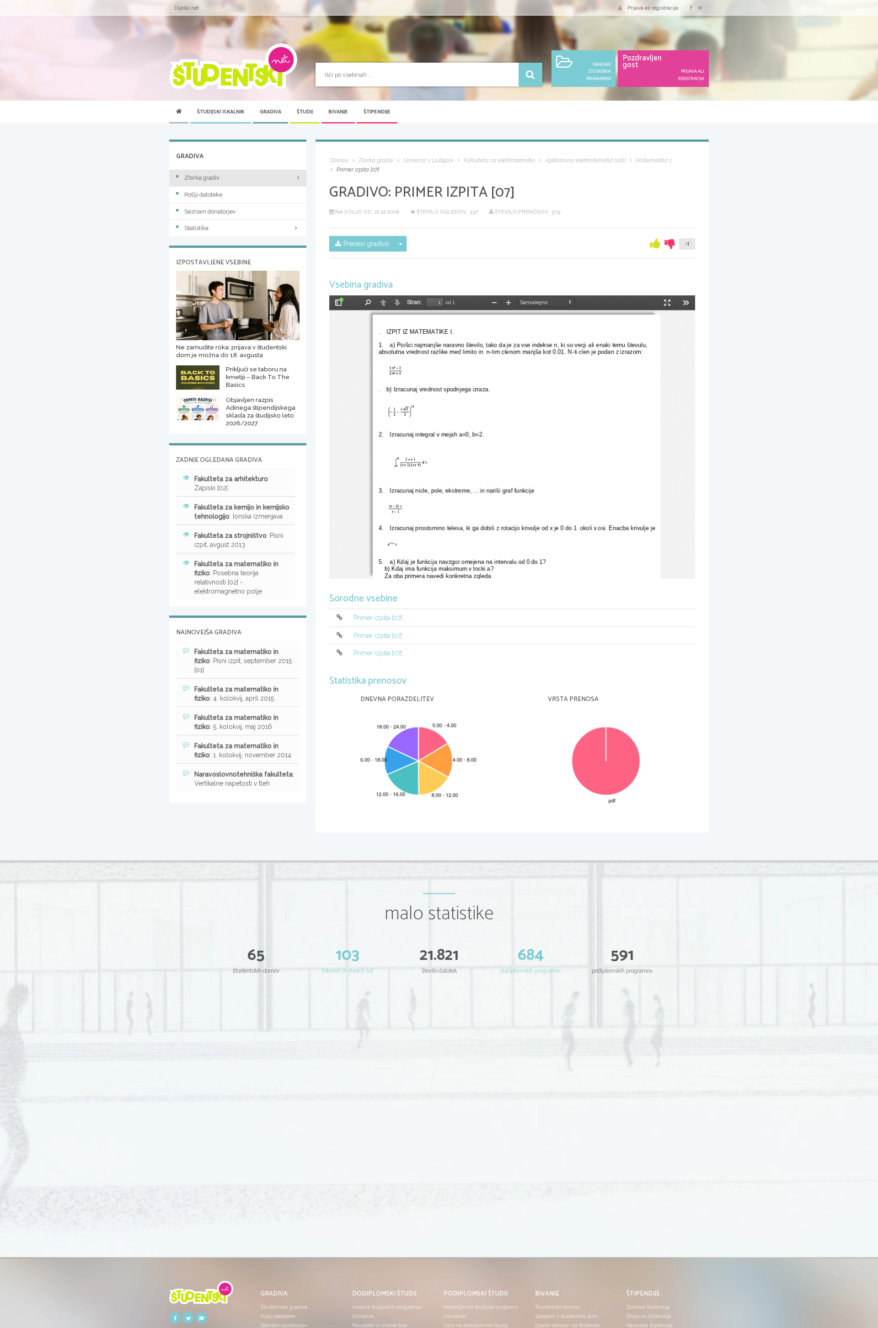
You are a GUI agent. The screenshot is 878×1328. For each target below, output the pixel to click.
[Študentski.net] (233, 66)
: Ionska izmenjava (241, 511)
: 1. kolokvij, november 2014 (242, 750)
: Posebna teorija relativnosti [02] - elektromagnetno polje (236, 577)
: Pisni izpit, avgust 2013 (238, 540)
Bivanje (338, 112)
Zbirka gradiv (202, 177)
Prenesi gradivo (366, 243)
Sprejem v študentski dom (566, 1316)
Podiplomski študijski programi (481, 1307)
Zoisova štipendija (648, 1307)
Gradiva (270, 112)
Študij (305, 112)
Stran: (414, 302)
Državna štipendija (648, 1316)
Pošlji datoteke (203, 194)
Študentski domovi (557, 1307)
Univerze (363, 1316)
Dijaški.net (186, 8)
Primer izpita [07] (377, 618)
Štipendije (377, 112)
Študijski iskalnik (220, 112)
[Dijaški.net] (201, 1295)
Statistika (196, 228)
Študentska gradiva (284, 1307)
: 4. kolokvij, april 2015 (236, 693)
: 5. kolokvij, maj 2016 (236, 722)
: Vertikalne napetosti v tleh (244, 779)
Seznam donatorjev (210, 211)
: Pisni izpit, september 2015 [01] (243, 661)
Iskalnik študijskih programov (387, 1307)
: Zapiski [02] (231, 483)
